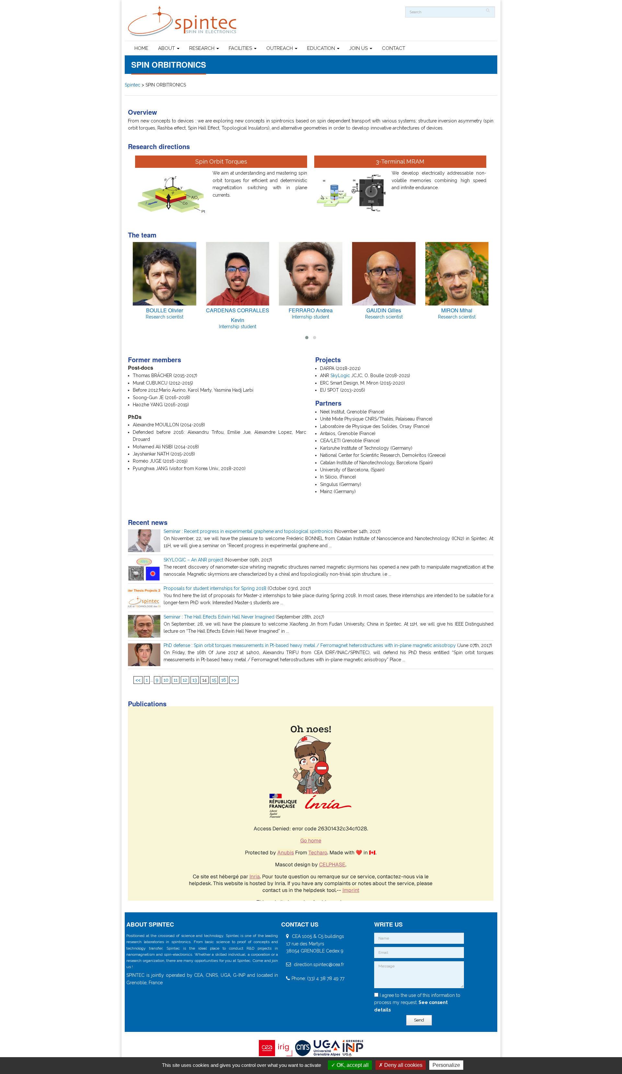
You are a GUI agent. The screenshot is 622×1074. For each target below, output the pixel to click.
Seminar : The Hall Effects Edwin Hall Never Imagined (219, 616)
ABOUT (167, 48)
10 (166, 680)
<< (138, 680)
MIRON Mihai (456, 310)
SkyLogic (340, 375)
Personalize (446, 1065)
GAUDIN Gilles (383, 310)
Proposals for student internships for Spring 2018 (215, 588)
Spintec (132, 84)
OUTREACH (280, 48)
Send (419, 1020)
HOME (141, 48)
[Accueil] (183, 21)
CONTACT (393, 48)
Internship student (237, 326)
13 (194, 680)
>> (233, 680)
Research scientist (164, 316)
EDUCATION (321, 48)
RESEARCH (202, 48)
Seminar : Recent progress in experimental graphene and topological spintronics (248, 531)
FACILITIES (241, 48)
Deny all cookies (402, 1065)
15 (214, 680)
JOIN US (359, 48)
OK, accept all (352, 1065)
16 (223, 680)
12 (185, 680)
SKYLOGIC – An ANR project (193, 559)
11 (176, 680)
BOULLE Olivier (164, 310)
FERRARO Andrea (311, 310)
